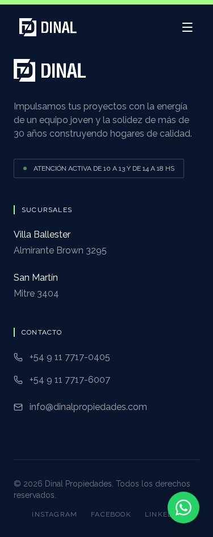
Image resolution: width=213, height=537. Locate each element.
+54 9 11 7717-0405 (70, 357)
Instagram (54, 514)
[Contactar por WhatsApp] (183, 507)
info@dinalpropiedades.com (88, 406)
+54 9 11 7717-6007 (70, 379)
